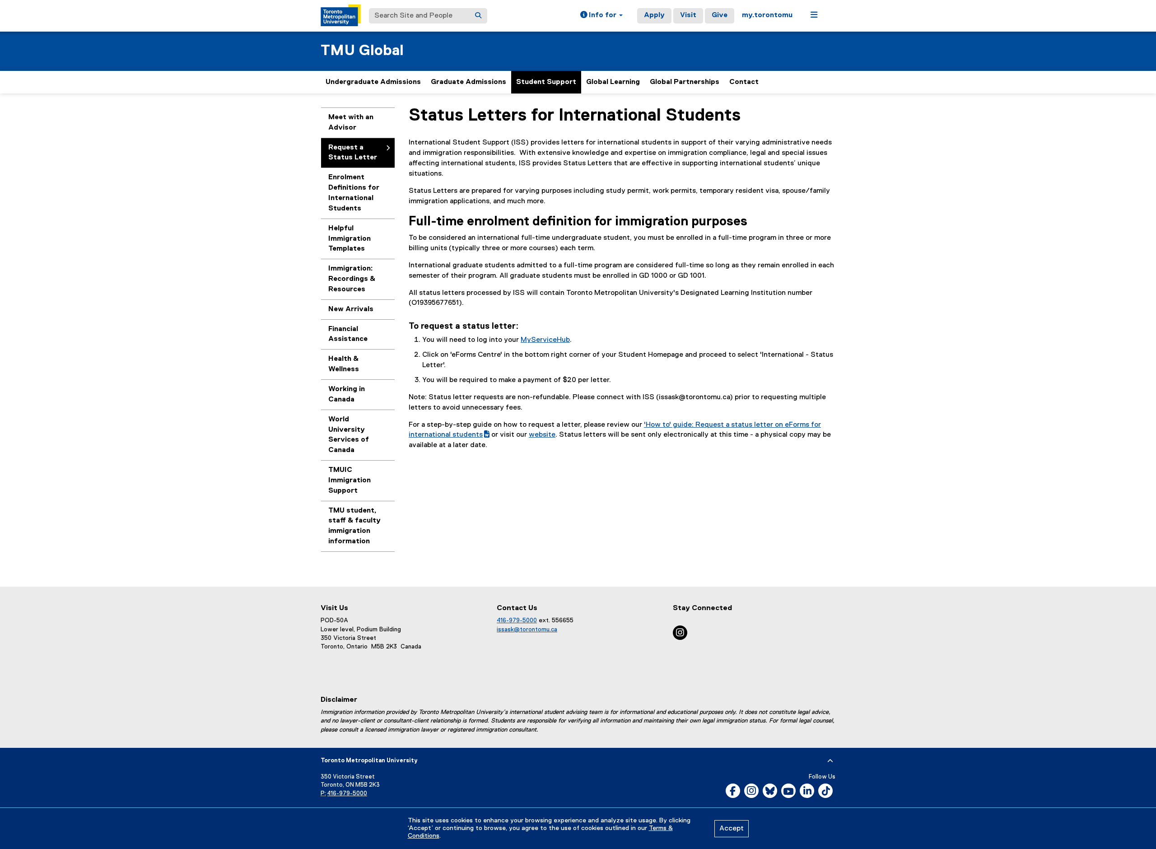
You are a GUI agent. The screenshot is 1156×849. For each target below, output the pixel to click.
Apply (654, 15)
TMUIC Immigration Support (349, 480)
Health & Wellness (343, 364)
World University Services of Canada (348, 435)
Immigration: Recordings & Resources (351, 279)
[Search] (478, 15)
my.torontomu (767, 15)
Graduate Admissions (468, 82)
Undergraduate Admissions (373, 82)
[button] (601, 15)
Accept (731, 828)
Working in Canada (346, 394)
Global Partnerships (684, 82)
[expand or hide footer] (830, 761)
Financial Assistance (348, 334)
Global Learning (613, 82)
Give (719, 15)
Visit (688, 15)
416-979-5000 (517, 620)
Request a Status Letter (352, 153)
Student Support (546, 82)
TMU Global (362, 50)
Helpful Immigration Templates (349, 239)
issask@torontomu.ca (527, 629)
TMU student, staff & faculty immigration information (354, 526)
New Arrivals (350, 309)
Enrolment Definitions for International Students (353, 193)
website (542, 434)
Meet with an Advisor (350, 122)
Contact (744, 82)
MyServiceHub (545, 340)
